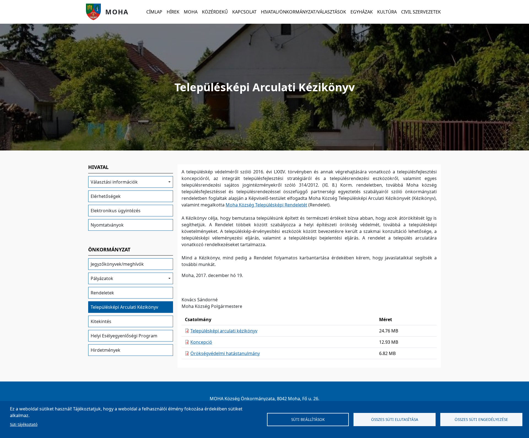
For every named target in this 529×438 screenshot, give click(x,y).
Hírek (173, 12)
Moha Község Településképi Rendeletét (266, 205)
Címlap (154, 12)
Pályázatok (102, 278)
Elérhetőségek (106, 196)
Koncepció (201, 342)
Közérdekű (215, 12)
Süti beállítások (308, 419)
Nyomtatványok (107, 225)
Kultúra (387, 12)
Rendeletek (102, 293)
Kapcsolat (244, 12)
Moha (117, 11)
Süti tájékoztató (23, 424)
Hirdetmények (105, 350)
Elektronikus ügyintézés (116, 211)
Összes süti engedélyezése (481, 419)
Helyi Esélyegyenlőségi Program (124, 336)
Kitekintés (101, 321)
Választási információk (114, 182)
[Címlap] (95, 12)
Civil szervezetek (421, 12)
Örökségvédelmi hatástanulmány (225, 353)
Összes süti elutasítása (394, 419)
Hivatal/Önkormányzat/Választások (303, 12)
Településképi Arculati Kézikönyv (124, 307)
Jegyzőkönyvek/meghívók (117, 264)
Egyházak (361, 12)
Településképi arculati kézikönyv (223, 331)
